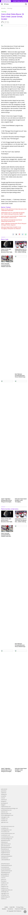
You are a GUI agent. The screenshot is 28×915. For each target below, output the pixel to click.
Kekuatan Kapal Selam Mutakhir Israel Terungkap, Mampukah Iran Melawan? (11, 227)
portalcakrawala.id (5, 869)
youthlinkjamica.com (6, 810)
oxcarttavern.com (5, 835)
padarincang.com (5, 897)
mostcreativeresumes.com (8, 833)
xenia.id (3, 798)
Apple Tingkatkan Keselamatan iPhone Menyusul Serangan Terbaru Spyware (13, 224)
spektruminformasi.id (6, 870)
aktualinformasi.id (5, 840)
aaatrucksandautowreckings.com (9, 808)
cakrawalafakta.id (5, 859)
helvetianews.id (5, 849)
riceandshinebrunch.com (7, 837)
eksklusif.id (4, 794)
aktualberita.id (4, 858)
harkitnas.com (4, 888)
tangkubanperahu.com (6, 890)
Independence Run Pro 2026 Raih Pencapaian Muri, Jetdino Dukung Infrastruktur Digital (13, 213)
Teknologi (3, 11)
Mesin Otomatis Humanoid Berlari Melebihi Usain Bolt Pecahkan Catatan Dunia (13, 217)
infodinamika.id (5, 876)
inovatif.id (3, 796)
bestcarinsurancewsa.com (7, 826)
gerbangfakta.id (5, 874)
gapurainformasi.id (5, 844)
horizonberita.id (5, 867)
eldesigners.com (5, 817)
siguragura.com (5, 893)
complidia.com (4, 828)
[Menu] (2, 4)
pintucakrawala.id (5, 854)
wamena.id (4, 799)
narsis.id (3, 877)
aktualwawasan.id (5, 872)
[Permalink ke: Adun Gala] (2, 22)
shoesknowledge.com (6, 838)
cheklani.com (4, 819)
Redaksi (4, 909)
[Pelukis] (6, 4)
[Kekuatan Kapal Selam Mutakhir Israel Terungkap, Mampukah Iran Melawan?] (21, 438)
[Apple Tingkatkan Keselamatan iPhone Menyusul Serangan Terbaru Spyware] (7, 438)
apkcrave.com (4, 822)
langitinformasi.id (5, 852)
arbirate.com (4, 812)
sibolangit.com (4, 891)
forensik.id (3, 881)
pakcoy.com (4, 884)
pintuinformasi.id (5, 863)
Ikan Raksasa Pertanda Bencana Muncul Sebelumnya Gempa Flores (11, 220)
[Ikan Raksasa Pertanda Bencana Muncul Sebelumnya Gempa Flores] (21, 314)
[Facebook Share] (13, 234)
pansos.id (3, 879)
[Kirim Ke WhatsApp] (25, 234)
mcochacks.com (5, 831)
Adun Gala (6, 21)
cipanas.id (3, 792)
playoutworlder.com (6, 813)
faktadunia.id (4, 842)
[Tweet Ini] (16, 234)
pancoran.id (4, 789)
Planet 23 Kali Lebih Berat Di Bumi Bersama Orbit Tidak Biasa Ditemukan (14, 209)
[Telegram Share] (22, 234)
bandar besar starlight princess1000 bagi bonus (13, 780)
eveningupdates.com (6, 830)
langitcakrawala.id (5, 851)
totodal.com (4, 820)
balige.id (3, 805)
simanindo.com (5, 895)
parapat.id (3, 801)
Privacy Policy (19, 907)
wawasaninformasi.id (6, 865)
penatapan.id (4, 803)
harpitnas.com (4, 886)
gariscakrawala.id (5, 845)
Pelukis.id (18, 911)
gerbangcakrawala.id (6, 847)
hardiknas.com (4, 883)
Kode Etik (12, 907)
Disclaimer (10, 909)
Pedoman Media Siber (20, 909)
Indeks (6, 907)
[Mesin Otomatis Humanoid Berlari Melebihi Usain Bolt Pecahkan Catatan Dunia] (7, 259)
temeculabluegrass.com (7, 815)
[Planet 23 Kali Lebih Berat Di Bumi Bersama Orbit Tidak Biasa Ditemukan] (7, 244)
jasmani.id (3, 791)
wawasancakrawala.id (6, 856)
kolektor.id (3, 898)
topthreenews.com (6, 806)
